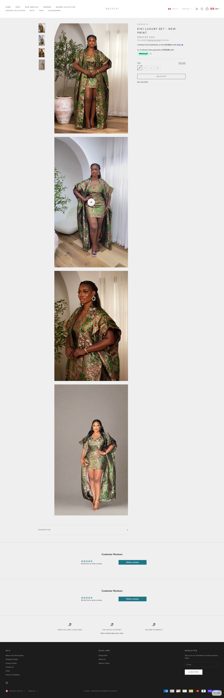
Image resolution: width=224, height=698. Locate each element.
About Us (102, 659)
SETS (32, 10)
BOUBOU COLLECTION (65, 7)
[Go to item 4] (41, 65)
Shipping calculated (154, 40)
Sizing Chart (103, 655)
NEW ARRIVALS (32, 7)
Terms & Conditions (13, 675)
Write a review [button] (132, 562)
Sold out (161, 76)
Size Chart (144, 82)
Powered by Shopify (108, 691)
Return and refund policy (15, 655)
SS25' (18, 7)
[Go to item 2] (41, 40)
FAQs (8, 671)
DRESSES (47, 7)
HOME (8, 7)
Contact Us (10, 667)
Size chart (182, 63)
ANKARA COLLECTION (15, 10)
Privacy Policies (11, 663)
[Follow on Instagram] (7, 683)
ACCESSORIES (54, 10)
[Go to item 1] (41, 28)
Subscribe (193, 672)
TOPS (41, 10)
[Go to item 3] (41, 52)
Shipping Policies (12, 659)
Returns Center (104, 663)
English (186, 9)
